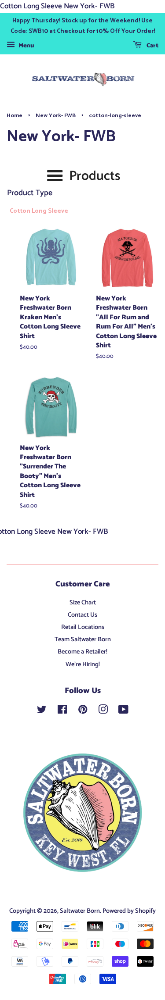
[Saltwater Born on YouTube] (123, 711)
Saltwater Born (80, 911)
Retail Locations (82, 627)
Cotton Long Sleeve (39, 211)
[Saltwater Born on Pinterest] (83, 711)
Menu (25, 46)
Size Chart (83, 602)
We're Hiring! (83, 664)
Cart (151, 46)
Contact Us (82, 615)
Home (14, 115)
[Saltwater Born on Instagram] (103, 711)
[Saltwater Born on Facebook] (62, 711)
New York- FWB (56, 115)
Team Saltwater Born (83, 639)
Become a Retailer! (82, 651)
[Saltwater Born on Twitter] (42, 711)
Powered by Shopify (129, 911)
